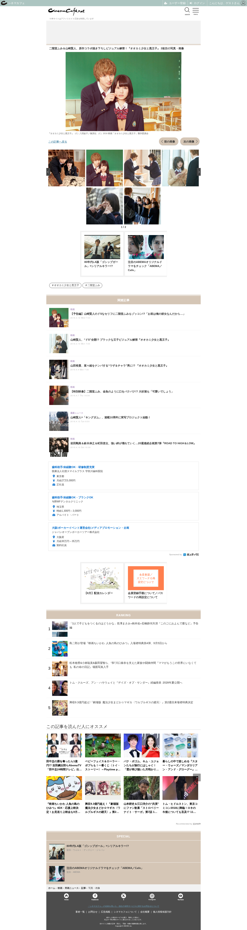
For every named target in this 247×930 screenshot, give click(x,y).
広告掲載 (105, 911)
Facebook (94, 899)
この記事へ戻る (57, 141)
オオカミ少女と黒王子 (66, 285)
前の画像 (169, 141)
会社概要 (145, 911)
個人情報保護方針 (162, 911)
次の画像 (189, 141)
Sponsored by (175, 554)
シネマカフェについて (125, 911)
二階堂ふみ (93, 285)
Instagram (152, 899)
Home (66, 899)
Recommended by (184, 824)
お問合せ (92, 911)
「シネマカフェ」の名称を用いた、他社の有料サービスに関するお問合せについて (123, 906)
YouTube (181, 899)
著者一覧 (80, 911)
